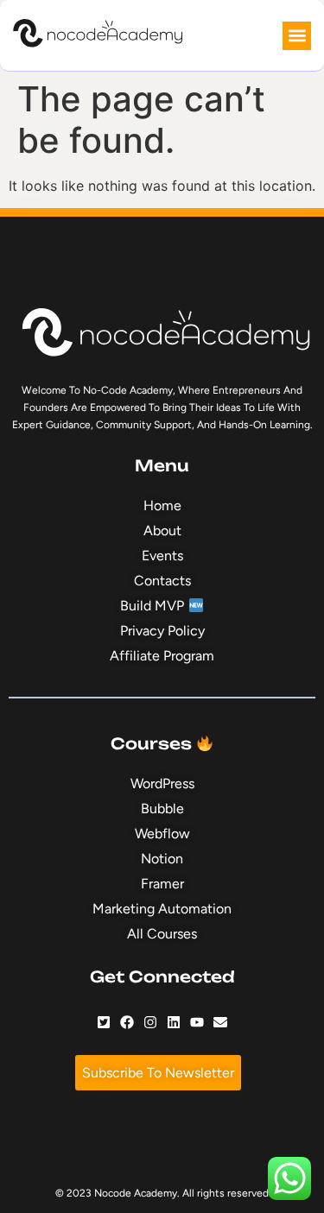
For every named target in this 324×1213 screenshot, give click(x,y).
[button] (297, 36)
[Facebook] (127, 1022)
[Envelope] (220, 1022)
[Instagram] (150, 1022)
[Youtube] (197, 1022)
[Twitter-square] (104, 1022)
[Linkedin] (174, 1022)
